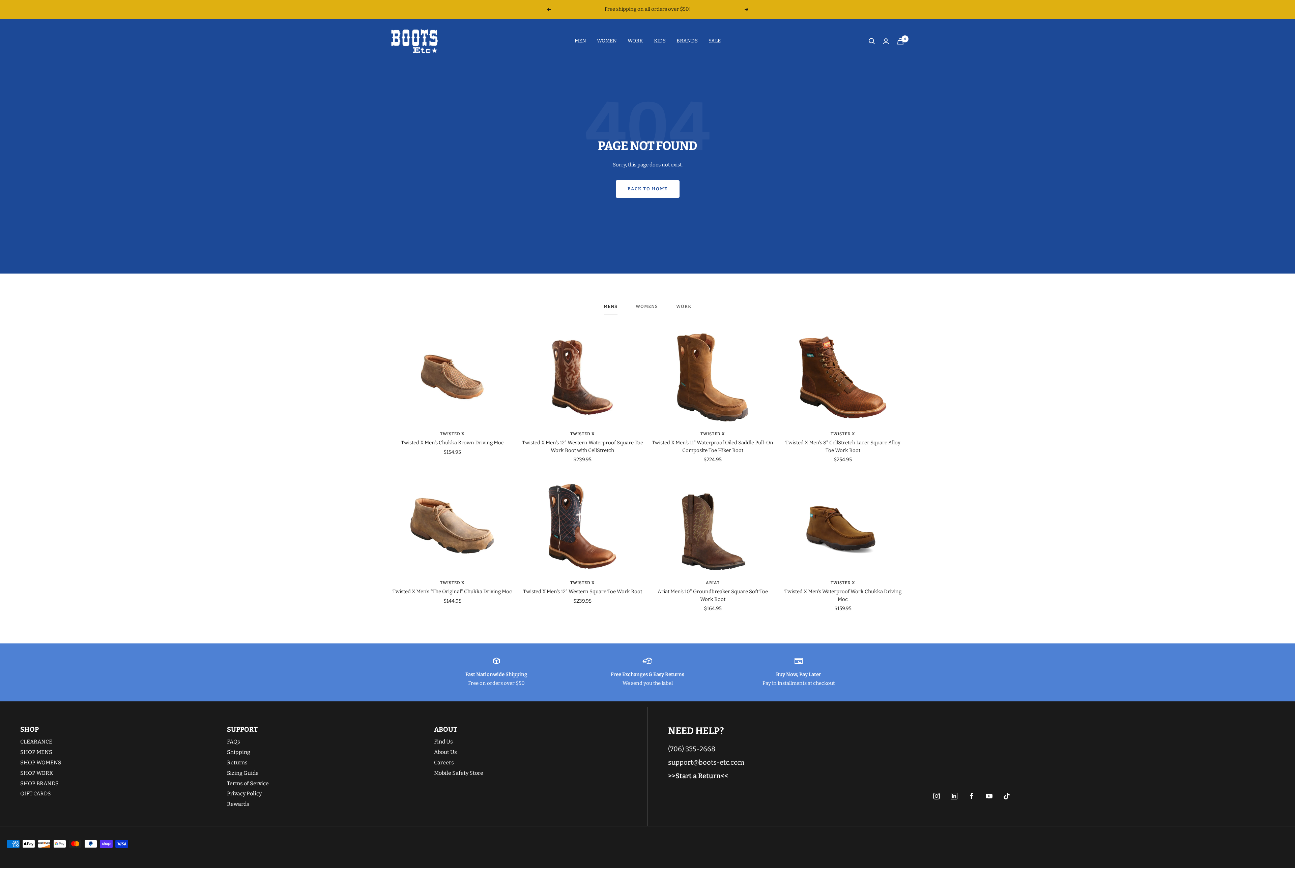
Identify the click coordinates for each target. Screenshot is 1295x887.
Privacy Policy (244, 793)
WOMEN (607, 41)
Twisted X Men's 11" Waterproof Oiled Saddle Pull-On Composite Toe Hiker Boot (712, 446)
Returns (237, 762)
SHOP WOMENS (40, 762)
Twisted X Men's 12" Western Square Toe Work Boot (582, 592)
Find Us (443, 741)
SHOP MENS (36, 752)
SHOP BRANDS (39, 783)
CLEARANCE (36, 741)
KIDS (660, 41)
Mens (610, 306)
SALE (715, 41)
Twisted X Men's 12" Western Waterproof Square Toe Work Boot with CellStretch (582, 446)
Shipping (238, 752)
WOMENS (647, 306)
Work (683, 306)
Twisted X (452, 434)
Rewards (238, 804)
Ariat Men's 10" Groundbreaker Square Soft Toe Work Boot (713, 595)
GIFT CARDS (35, 793)
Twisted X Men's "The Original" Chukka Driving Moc (452, 592)
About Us (445, 752)
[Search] (872, 41)
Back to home (648, 188)
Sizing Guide (243, 773)
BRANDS (687, 41)
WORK (635, 41)
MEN (580, 41)
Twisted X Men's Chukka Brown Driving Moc (452, 443)
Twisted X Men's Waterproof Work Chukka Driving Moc (842, 595)
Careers (444, 762)
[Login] (886, 41)
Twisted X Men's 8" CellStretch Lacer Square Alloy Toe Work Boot (842, 446)
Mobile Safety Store (458, 773)
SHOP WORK (36, 773)
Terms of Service (248, 783)
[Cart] (900, 41)
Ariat (713, 582)
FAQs (233, 741)
